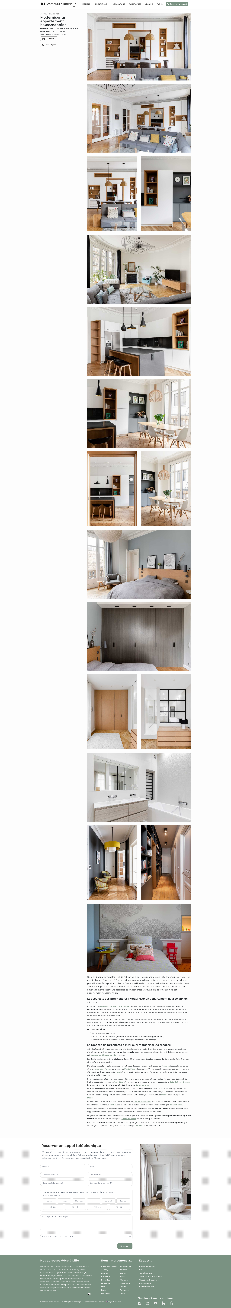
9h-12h (53, 1207)
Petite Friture (130, 1069)
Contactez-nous (146, 1287)
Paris (122, 1276)
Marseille (105, 1293)
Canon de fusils (129, 1118)
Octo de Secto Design (180, 1082)
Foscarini (165, 1066)
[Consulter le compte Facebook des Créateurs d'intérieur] (140, 1303)
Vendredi (108, 1201)
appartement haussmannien (103, 1055)
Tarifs (160, 4)
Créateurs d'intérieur (61, 5)
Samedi (123, 1201)
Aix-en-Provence (108, 1266)
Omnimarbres (142, 1085)
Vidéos (142, 1270)
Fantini (113, 1105)
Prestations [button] (101, 4)
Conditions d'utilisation (94, 1302)
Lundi (49, 1201)
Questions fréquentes (149, 1280)
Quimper (124, 1280)
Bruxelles (105, 1280)
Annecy (104, 1270)
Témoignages (145, 1273)
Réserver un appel (178, 4)
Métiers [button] (86, 4)
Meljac (164, 1095)
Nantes (123, 1270)
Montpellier (125, 1266)
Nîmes (123, 1273)
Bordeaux (105, 1276)
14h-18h (97, 1207)
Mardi (64, 1201)
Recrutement (145, 1283)
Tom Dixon (119, 1082)
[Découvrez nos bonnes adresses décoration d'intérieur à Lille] (65, 1294)
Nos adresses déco (59, 1260)
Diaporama (51, 39)
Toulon (123, 1287)
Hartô (118, 1072)
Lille (103, 1287)
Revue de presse (146, 1266)
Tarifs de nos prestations (150, 1276)
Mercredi (79, 1201)
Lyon (103, 1290)
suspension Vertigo (102, 1069)
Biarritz (104, 1273)
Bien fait (139, 1125)
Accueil (43, 14)
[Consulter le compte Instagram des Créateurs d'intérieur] (147, 1303)
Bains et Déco (176, 1105)
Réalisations (118, 4)
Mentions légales (76, 1302)
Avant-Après (135, 4)
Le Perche (105, 1283)
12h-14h (75, 1207)
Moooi (90, 1098)
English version (113, 1302)
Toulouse (124, 1290)
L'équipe (149, 4)
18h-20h (119, 1207)
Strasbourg (125, 1283)
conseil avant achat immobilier (114, 1006)
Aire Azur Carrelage (142, 1102)
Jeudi (94, 1201)
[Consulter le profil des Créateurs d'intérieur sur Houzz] (163, 1303)
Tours (122, 1293)
